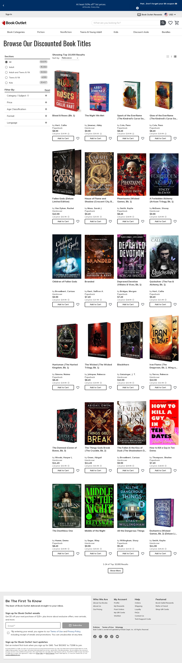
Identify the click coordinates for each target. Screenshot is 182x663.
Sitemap (119, 627)
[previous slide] (3, 5)
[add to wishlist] (77, 138)
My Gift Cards (119, 612)
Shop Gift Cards (162, 609)
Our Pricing (97, 609)
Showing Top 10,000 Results (68, 54)
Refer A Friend (162, 606)
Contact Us (139, 616)
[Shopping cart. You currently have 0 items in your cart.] (177, 23)
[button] (27, 62)
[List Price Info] (68, 133)
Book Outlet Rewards (165, 603)
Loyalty (138, 609)
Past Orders (119, 609)
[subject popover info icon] (28, 95)
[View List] (175, 56)
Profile (116, 603)
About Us (97, 606)
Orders (138, 603)
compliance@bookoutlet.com (12, 655)
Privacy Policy (39, 653)
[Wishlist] (170, 23)
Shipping (138, 606)
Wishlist (117, 616)
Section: (9, 56)
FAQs (137, 612)
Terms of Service (50, 653)
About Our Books (100, 603)
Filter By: (10, 89)
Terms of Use (108, 627)
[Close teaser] (137, 8)
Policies (96, 627)
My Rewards (119, 606)
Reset (47, 90)
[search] (163, 22)
